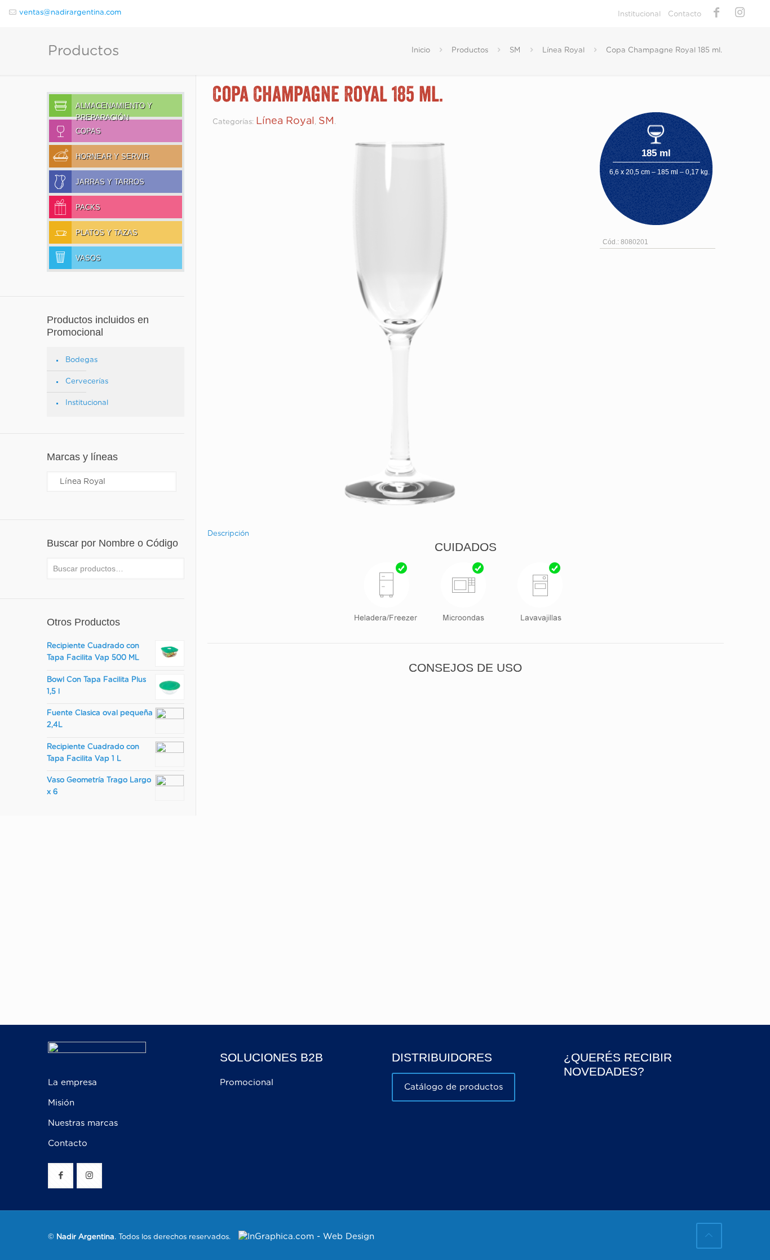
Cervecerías (86, 381)
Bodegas (81, 360)
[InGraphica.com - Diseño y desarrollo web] (303, 1236)
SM (515, 50)
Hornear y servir (112, 157)
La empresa (72, 1082)
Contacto (684, 14)
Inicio (420, 50)
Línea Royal (563, 50)
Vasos (88, 258)
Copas (88, 131)
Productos (470, 50)
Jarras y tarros (110, 182)
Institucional (639, 14)
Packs (88, 208)
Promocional (246, 1082)
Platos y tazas (107, 233)
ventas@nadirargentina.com (70, 12)
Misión (61, 1103)
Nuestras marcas (83, 1123)
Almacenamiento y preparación (114, 109)
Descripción (228, 534)
